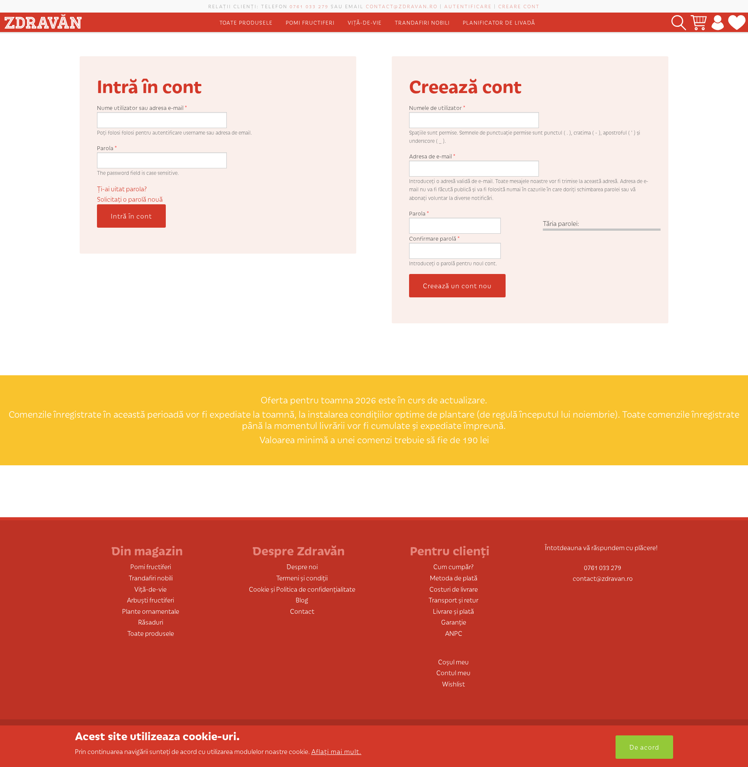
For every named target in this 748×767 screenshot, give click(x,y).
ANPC (453, 633)
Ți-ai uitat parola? (122, 188)
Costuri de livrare (453, 588)
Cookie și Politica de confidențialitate (302, 588)
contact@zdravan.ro (402, 6)
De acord (644, 746)
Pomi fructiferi (310, 22)
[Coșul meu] (698, 22)
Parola (107, 148)
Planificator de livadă (499, 22)
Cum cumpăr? (453, 566)
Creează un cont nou (457, 285)
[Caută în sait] (678, 22)
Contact (302, 611)
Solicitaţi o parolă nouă (130, 198)
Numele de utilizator (437, 107)
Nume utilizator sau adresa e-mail (142, 107)
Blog (302, 599)
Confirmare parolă (434, 238)
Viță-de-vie (365, 22)
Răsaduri (150, 621)
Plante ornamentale (150, 611)
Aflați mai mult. (336, 751)
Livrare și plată (453, 611)
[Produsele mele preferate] (737, 22)
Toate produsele (246, 22)
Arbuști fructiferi (150, 599)
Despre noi (302, 566)
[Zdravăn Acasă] (43, 19)
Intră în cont (131, 215)
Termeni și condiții (302, 577)
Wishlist (453, 683)
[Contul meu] (717, 22)
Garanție (453, 621)
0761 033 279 (309, 6)
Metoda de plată (453, 577)
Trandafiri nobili (422, 22)
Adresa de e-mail (432, 156)
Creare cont (519, 6)
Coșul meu (453, 661)
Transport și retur (453, 599)
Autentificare (468, 6)
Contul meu (453, 672)
